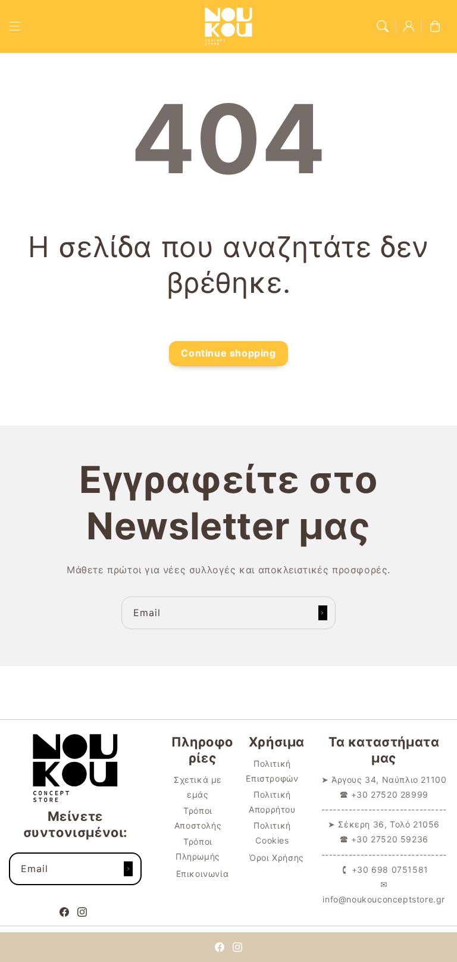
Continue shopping (228, 353)
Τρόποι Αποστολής (197, 817)
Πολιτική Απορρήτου (272, 801)
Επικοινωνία (202, 874)
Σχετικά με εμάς (198, 786)
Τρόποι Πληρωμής (198, 848)
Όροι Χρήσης (276, 857)
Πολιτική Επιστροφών (272, 770)
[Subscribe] (322, 612)
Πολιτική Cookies (272, 832)
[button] (15, 26)
